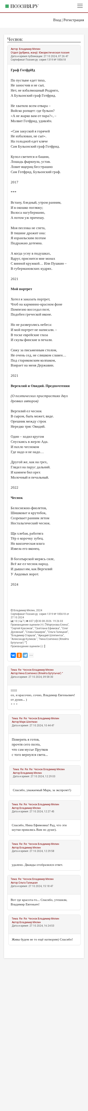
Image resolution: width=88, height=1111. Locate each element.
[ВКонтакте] (13, 655)
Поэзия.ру (24, 6)
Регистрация (73, 20)
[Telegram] (25, 655)
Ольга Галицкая (28, 882)
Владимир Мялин (29, 48)
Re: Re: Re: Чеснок (31, 769)
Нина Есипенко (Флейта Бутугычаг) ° (40, 673)
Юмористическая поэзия (54, 52)
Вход (57, 20)
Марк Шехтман (28, 721)
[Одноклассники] (19, 655)
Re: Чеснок (25, 669)
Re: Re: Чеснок (28, 718)
